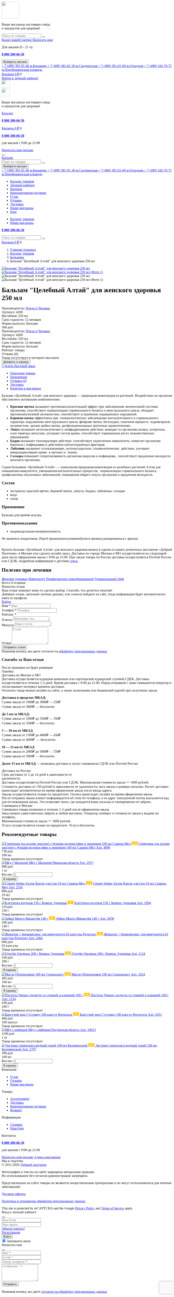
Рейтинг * (9, 614)
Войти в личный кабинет (20, 78)
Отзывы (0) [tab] (18, 381)
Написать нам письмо (17, 1157)
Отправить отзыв (14, 647)
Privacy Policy (85, 1208)
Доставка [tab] (17, 384)
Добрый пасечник (33, 1165)
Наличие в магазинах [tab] (25, 388)
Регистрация (11, 1232)
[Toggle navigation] (3, 155)
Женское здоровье (15, 579)
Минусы (8, 625)
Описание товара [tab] (22, 373)
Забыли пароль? (13, 1228)
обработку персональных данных (83, 651)
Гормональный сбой (109, 579)
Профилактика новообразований (70, 579)
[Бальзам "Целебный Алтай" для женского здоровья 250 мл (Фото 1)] (52, 272)
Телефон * (9, 610)
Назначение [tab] (18, 377)
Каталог (7, 113)
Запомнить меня (18, 1241)
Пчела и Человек (38, 308)
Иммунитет (36, 579)
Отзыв (6, 643)
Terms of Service (112, 1208)
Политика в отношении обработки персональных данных (44, 1201)
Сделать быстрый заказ (18, 366)
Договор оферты (14, 1194)
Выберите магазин (15, 61)
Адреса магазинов (47, 1157)
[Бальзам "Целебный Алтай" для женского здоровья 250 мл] (46, 268)
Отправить (10, 1284)
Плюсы (7, 620)
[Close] (3, 1217)
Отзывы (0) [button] (10, 354)
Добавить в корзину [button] (16, 362)
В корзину (9, 879)
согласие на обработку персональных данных (74, 1291)
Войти (6, 602)
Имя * (6, 606)
